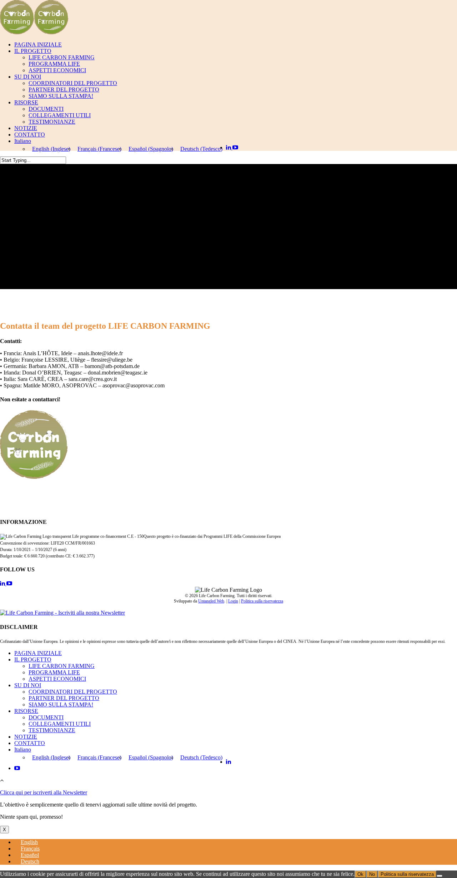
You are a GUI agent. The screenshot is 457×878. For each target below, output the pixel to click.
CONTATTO (29, 135)
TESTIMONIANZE (52, 122)
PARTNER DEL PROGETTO (64, 89)
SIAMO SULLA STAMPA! (61, 96)
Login (233, 601)
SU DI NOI (27, 77)
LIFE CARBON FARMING (62, 57)
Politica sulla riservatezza (262, 601)
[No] (439, 876)
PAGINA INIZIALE (38, 44)
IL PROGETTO (32, 51)
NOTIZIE (25, 128)
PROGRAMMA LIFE (54, 64)
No (372, 874)
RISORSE (26, 102)
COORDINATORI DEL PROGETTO (73, 83)
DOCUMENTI (46, 109)
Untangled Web (211, 601)
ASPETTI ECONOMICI (57, 70)
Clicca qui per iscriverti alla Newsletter (43, 792)
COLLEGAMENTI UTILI (60, 115)
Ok (360, 874)
